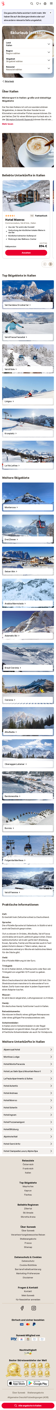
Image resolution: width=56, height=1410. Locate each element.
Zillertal (28, 1208)
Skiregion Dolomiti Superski (19, 119)
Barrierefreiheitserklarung (28, 1269)
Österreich (28, 1164)
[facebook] (22, 1310)
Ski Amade (28, 1212)
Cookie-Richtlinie (28, 1265)
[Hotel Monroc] (26, 219)
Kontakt (28, 1291)
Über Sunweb (28, 1230)
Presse (28, 1243)
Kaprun (28, 1190)
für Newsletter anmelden (28, 1299)
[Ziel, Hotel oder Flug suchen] (31, 3)
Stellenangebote (28, 1239)
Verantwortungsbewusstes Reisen (28, 1234)
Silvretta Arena (28, 1217)
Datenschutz (28, 1261)
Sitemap (28, 1247)
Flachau (28, 1194)
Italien (28, 1172)
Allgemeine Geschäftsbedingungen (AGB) (28, 1397)
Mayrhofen (28, 1186)
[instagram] (33, 1310)
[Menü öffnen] (51, 3)
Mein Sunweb (28, 1295)
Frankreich (28, 1168)
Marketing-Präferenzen (28, 1273)
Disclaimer (28, 1277)
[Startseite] (2, 3)
